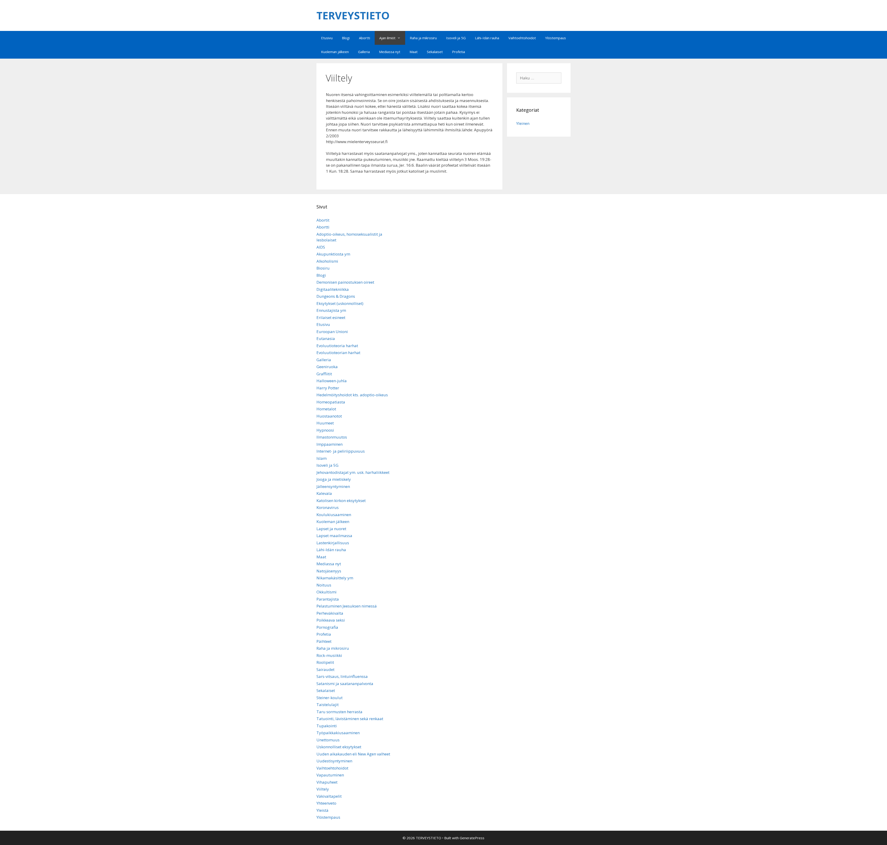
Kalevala (324, 493)
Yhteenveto (326, 803)
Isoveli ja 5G (456, 38)
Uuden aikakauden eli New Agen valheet (353, 754)
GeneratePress (472, 838)
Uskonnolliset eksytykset (338, 746)
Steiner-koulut (329, 697)
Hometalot (326, 409)
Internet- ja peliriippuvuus (340, 451)
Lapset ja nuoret (331, 528)
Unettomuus (328, 740)
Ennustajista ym (331, 310)
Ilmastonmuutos (331, 437)
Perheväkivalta (329, 613)
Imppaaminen (329, 444)
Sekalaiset (435, 51)
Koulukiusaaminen (333, 514)
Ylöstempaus (555, 38)
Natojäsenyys (328, 571)
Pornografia (327, 627)
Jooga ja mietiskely (333, 479)
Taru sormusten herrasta (339, 711)
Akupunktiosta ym (333, 254)
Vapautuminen (330, 775)
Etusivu (327, 38)
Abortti (364, 38)
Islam (321, 458)
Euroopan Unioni (332, 331)
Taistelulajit (327, 704)
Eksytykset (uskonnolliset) (339, 303)
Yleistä (322, 810)
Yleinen (522, 123)
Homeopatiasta (330, 402)
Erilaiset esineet (330, 317)
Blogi (346, 38)
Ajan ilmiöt (387, 38)
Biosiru (323, 268)
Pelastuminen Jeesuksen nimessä (346, 606)
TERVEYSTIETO (353, 15)
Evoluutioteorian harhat (338, 352)
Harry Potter (327, 388)
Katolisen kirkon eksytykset (341, 500)
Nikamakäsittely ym (334, 577)
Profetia (458, 51)
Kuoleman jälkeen (335, 51)
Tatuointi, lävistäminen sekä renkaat (349, 718)
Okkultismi (326, 592)
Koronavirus (327, 507)
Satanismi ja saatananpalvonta (344, 683)
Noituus (323, 585)
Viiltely (322, 789)
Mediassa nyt (389, 51)
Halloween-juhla (331, 380)
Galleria (364, 51)
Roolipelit (325, 662)
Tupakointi (326, 725)
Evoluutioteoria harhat (337, 345)
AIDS (320, 247)
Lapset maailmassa (334, 535)
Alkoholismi (327, 261)
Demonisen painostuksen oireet (345, 282)
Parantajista (327, 599)
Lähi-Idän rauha (487, 38)
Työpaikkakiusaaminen (338, 732)
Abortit (322, 220)
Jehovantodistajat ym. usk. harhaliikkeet (352, 472)
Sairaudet (325, 669)
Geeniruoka (327, 366)
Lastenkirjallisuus (332, 542)
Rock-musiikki (329, 655)
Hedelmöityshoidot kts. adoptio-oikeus (352, 394)
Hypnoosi (325, 430)
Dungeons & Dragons (335, 296)
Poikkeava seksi (330, 620)
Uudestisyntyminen (334, 761)
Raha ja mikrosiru (423, 38)
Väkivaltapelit (329, 796)
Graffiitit (324, 373)
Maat (414, 51)
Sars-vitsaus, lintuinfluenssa (342, 676)
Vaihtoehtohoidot (522, 38)
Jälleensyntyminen (333, 486)
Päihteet (323, 641)
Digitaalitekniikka (332, 289)
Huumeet (325, 423)
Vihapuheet (326, 782)
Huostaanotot (329, 416)
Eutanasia (325, 338)
